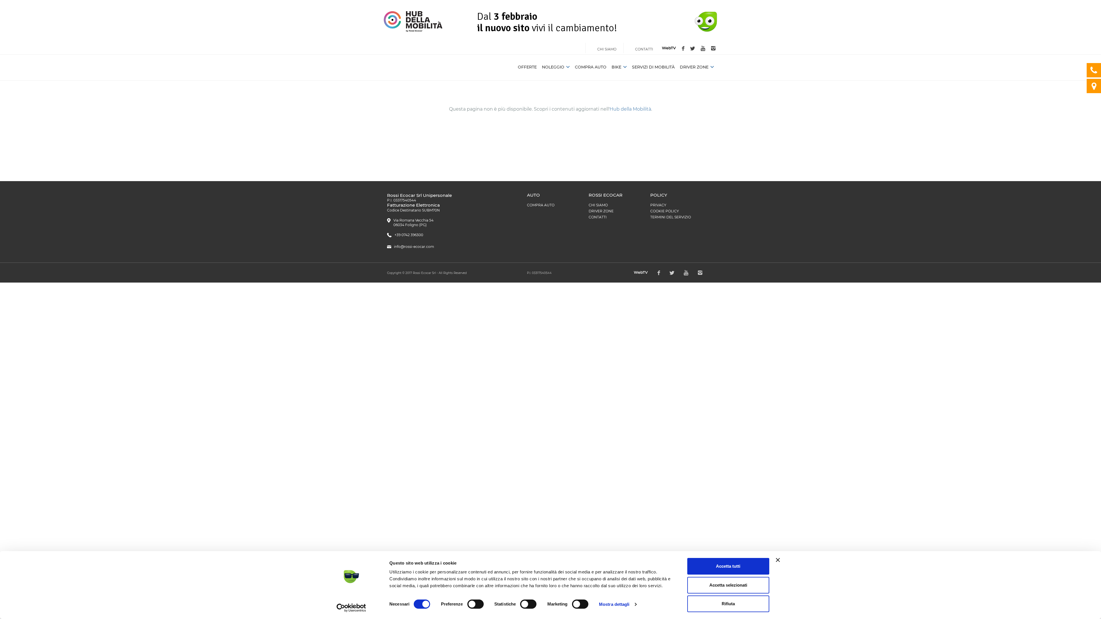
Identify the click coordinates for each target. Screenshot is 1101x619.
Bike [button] (616, 67)
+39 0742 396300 (409, 235)
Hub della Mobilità (630, 109)
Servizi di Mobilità (653, 67)
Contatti (598, 217)
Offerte (527, 67)
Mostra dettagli (614, 604)
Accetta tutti (728, 566)
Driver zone (601, 211)
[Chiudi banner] (778, 560)
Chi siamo (598, 205)
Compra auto (590, 67)
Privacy (658, 205)
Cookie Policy (664, 211)
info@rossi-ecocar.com (414, 246)
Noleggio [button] (553, 67)
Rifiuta (728, 603)
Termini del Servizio (670, 217)
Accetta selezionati (728, 585)
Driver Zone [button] (694, 67)
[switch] (475, 604)
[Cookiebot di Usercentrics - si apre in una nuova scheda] (351, 608)
